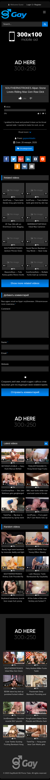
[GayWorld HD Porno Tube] (20, 14)
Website (5, 364)
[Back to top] (42, 772)
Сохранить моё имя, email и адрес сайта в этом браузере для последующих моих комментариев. (24, 383)
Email (4, 353)
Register (37, 5)
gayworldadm (29, 138)
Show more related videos (25, 283)
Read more (23, 132)
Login (29, 5)
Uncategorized (26, 148)
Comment (5, 309)
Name (4, 342)
